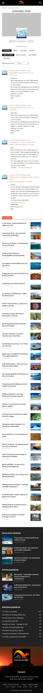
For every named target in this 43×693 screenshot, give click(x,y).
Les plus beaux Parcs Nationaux (13, 618)
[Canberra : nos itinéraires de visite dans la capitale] (35, 406)
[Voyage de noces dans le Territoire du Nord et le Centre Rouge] (35, 276)
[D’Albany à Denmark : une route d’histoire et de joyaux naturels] (35, 396)
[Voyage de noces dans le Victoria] (35, 286)
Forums (31, 50)
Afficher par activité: (8, 63)
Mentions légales (33, 684)
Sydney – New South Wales (17, 144)
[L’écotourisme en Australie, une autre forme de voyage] (35, 416)
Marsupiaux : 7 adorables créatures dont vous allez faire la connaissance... (26, 577)
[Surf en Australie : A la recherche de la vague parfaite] (35, 436)
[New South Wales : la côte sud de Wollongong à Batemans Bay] (35, 467)
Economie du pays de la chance (12, 630)
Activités (7, 50)
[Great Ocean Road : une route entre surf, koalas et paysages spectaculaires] (35, 235)
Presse (19, 687)
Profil (15, 50)
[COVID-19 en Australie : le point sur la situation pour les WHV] (35, 306)
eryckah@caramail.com (18, 202)
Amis (23, 50)
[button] (40, 3)
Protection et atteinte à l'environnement (15, 634)
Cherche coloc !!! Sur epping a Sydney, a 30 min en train (24, 178)
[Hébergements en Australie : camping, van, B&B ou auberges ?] (35, 487)
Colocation (21, 181)
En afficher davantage (25, 167)
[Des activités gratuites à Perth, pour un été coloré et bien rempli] (35, 376)
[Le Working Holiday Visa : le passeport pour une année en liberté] (7, 587)
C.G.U (7, 687)
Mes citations (20, 55)
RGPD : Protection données (11, 684)
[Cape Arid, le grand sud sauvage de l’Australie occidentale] (35, 457)
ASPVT (36, 687)
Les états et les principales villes (13, 627)
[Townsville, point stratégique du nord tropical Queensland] (35, 386)
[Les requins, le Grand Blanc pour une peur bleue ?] (35, 266)
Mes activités (8, 55)
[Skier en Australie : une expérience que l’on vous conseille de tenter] (35, 447)
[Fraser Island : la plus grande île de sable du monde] (35, 225)
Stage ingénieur (14, 73)
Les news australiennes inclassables (14, 637)
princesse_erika (14, 70)
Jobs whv (31, 73)
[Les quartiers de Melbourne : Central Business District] (35, 296)
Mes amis (7, 58)
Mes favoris (33, 55)
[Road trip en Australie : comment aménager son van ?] (35, 517)
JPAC (30, 687)
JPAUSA (25, 687)
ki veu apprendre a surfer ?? (17, 142)
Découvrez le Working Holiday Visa (13, 615)
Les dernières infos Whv (10, 621)
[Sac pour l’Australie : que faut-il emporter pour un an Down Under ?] (35, 336)
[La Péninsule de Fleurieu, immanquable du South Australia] (35, 256)
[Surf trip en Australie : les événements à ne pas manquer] (35, 245)
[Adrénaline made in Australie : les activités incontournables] (35, 426)
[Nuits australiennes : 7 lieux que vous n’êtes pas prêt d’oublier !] (35, 366)
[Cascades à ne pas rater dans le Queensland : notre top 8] (35, 316)
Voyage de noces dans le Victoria (13, 283)
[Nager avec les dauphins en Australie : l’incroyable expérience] (35, 356)
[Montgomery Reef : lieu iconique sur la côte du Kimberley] (35, 477)
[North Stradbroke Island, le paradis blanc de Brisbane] (35, 326)
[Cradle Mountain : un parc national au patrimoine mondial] (35, 497)
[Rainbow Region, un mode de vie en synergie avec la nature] (35, 507)
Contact (13, 687)
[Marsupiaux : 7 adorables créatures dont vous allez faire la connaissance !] (7, 577)
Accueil (4, 8)
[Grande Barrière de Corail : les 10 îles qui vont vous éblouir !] (35, 346)
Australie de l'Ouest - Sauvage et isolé (15, 624)
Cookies (23, 684)
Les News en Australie (9, 612)
